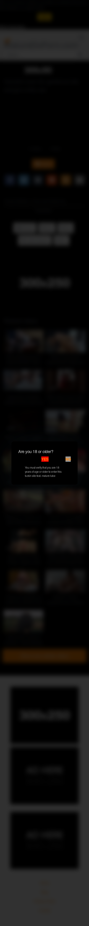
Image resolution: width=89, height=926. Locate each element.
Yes (45, 459)
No (68, 459)
